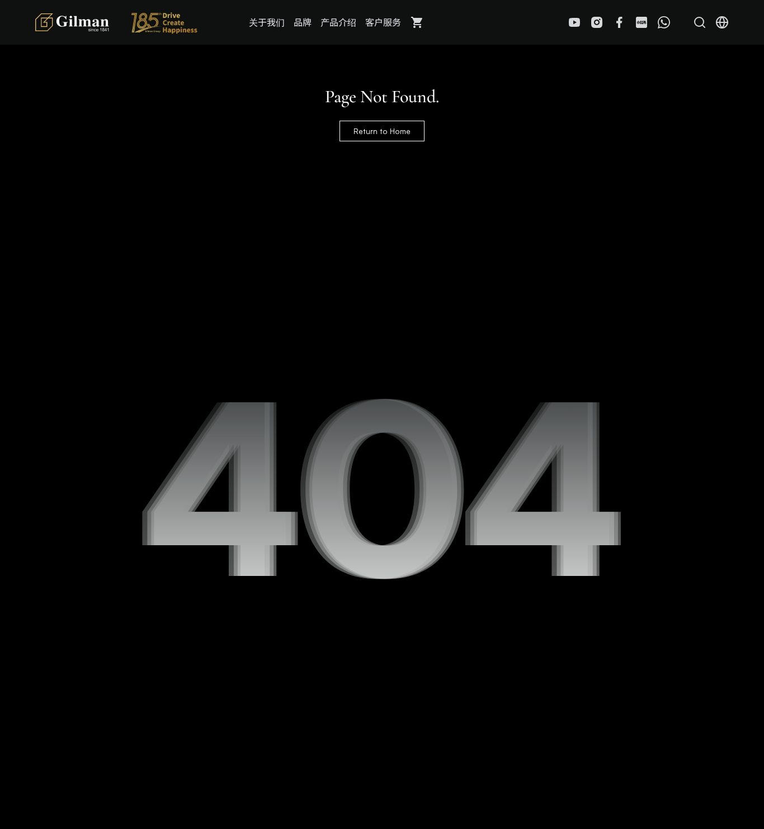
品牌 (303, 22)
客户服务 (383, 22)
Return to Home (382, 131)
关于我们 (267, 22)
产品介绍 (338, 22)
